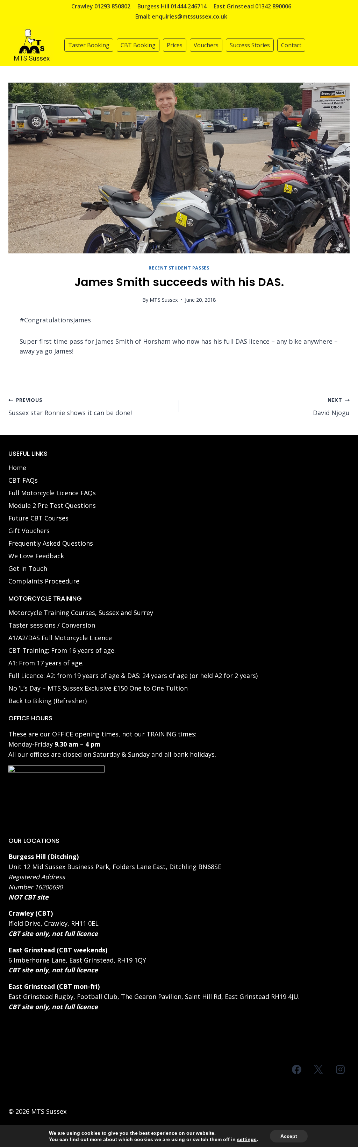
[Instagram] (340, 1069)
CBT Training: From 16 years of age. (62, 650)
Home (17, 467)
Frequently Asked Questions (50, 543)
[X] (318, 1069)
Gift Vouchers (29, 530)
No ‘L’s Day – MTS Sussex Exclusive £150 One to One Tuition (98, 688)
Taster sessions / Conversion (51, 625)
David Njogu (331, 407)
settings (247, 1139)
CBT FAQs (23, 480)
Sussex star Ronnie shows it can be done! (70, 407)
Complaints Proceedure (43, 581)
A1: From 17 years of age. (46, 663)
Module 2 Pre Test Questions (52, 505)
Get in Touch (27, 568)
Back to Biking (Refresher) (47, 701)
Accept (288, 1136)
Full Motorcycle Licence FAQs (52, 493)
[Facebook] (296, 1069)
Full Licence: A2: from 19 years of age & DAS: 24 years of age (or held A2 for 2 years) (133, 675)
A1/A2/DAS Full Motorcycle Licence (60, 638)
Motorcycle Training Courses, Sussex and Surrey (80, 612)
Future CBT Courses (38, 518)
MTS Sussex (164, 299)
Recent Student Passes (179, 268)
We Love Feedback (36, 556)
